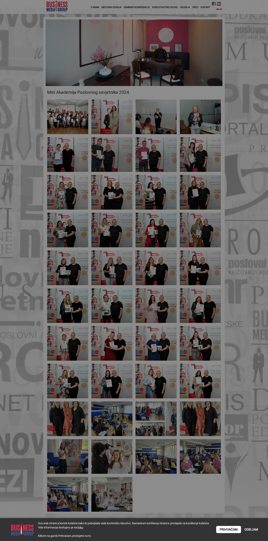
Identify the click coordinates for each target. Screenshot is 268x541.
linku (80, 527)
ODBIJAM (251, 529)
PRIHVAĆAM (229, 529)
